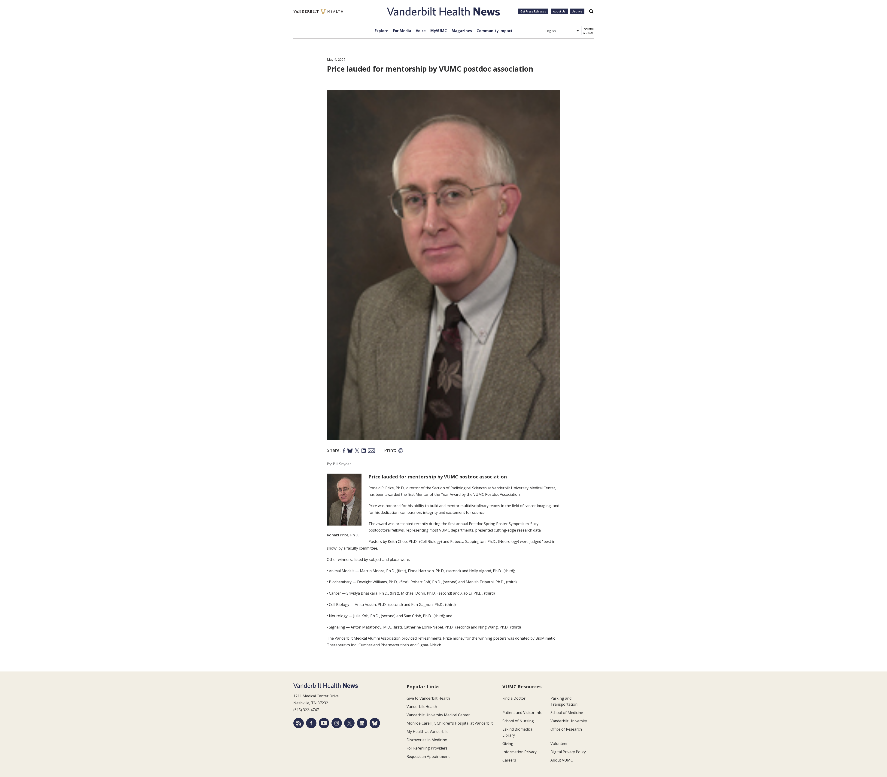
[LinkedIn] (362, 723)
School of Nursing (518, 720)
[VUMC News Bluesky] (375, 723)
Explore (381, 30)
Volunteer (559, 743)
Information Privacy (519, 751)
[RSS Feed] (298, 723)
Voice (421, 30)
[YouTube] (324, 723)
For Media (402, 30)
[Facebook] (311, 723)
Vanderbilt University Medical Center (438, 714)
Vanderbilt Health (422, 706)
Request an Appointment (428, 756)
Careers (509, 760)
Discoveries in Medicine (427, 739)
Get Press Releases (533, 11)
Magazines (462, 30)
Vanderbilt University (568, 720)
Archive (577, 11)
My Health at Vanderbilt (427, 731)
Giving (507, 743)
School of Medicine (566, 712)
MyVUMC (438, 30)
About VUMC (561, 760)
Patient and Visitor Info (522, 712)
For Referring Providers (427, 748)
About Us (559, 11)
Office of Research (566, 729)
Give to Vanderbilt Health (428, 698)
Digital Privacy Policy (568, 751)
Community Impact (495, 30)
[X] (349, 723)
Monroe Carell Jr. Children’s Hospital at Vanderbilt (450, 723)
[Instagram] (336, 723)
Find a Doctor (514, 698)
